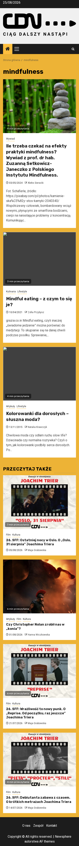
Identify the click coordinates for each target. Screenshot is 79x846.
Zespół (38, 826)
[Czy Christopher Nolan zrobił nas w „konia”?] (39, 586)
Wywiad (10, 138)
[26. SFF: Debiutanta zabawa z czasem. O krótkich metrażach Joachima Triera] (39, 759)
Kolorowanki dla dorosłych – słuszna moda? (37, 416)
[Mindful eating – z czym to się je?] (39, 259)
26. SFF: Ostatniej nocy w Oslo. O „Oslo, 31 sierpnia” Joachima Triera (38, 542)
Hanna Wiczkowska (39, 634)
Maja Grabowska (37, 550)
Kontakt (51, 826)
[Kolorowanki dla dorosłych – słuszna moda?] (39, 374)
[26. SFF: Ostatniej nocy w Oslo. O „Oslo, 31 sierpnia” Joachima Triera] (39, 502)
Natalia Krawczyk (37, 427)
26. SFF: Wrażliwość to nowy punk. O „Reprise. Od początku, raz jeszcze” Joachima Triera (36, 713)
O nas (26, 826)
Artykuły (10, 406)
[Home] (7, 49)
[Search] (73, 49)
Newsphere (63, 836)
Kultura (16, 534)
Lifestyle (22, 291)
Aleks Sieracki (36, 182)
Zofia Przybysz (36, 312)
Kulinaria (11, 291)
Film (8, 534)
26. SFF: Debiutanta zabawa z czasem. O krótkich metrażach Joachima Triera (38, 800)
